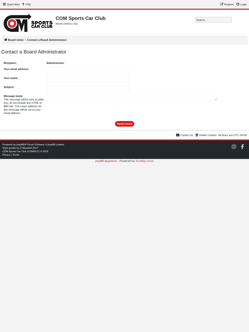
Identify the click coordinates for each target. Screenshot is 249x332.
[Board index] (28, 22)
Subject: (9, 87)
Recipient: (10, 62)
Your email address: (16, 69)
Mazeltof (27, 148)
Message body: (13, 96)
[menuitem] (26, 4)
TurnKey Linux (144, 161)
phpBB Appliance (106, 161)
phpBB (20, 144)
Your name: (11, 78)
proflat (12, 148)
